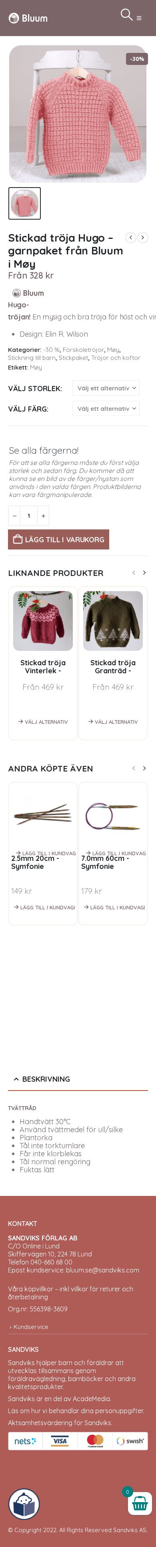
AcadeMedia (91, 1399)
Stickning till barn (32, 358)
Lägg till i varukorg (64, 539)
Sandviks (21, 1363)
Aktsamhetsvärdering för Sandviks (59, 1423)
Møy (113, 349)
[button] (139, 18)
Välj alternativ (46, 722)
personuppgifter (119, 1411)
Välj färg (27, 409)
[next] (142, 237)
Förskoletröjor (83, 349)
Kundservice (31, 1327)
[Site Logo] (28, 18)
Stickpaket (73, 358)
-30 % (51, 349)
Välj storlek (34, 388)
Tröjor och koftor (115, 358)
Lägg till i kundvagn (49, 853)
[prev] (130, 237)
